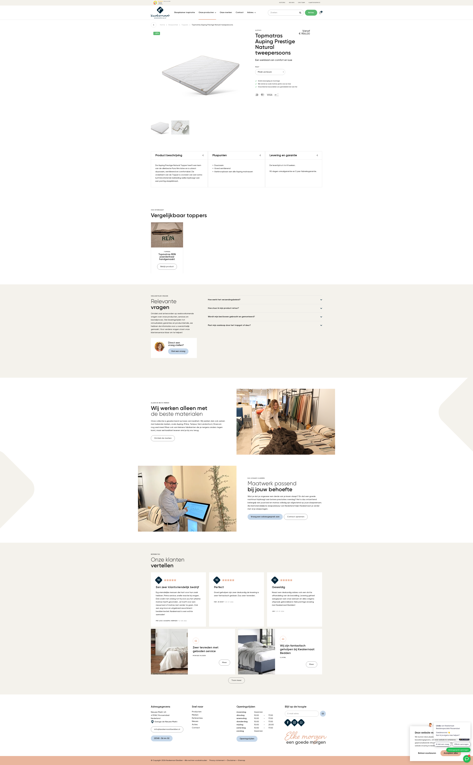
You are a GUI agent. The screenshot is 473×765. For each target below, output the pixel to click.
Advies (250, 13)
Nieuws (291, 2)
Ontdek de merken (163, 438)
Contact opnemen (295, 517)
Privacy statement (217, 760)
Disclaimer (231, 760)
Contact (240, 13)
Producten (197, 712)
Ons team (301, 2)
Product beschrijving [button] (168, 155)
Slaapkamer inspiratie (184, 13)
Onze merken (226, 13)
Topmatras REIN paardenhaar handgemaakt (167, 256)
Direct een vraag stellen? (176, 344)
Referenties (197, 718)
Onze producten (206, 13)
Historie (282, 2)
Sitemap (241, 760)
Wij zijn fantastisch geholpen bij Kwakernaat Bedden (297, 649)
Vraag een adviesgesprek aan (265, 517)
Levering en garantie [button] (283, 155)
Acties (195, 725)
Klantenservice (314, 2)
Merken (195, 715)
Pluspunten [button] (219, 155)
